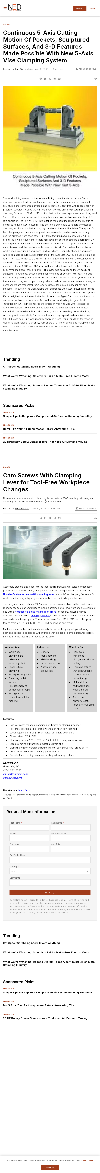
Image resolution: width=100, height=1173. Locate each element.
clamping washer (40, 615)
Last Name (57, 822)
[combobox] (50, 871)
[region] (50, 1164)
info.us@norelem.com (15, 774)
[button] (5, 8)
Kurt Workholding (24, 69)
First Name (16, 822)
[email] (59, 78)
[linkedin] (45, 78)
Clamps (6, 24)
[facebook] (40, 78)
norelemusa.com (12, 777)
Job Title (56, 844)
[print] (95, 78)
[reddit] (54, 78)
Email (13, 833)
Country (14, 866)
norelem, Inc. (22, 508)
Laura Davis (24, 790)
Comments (15, 877)
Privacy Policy (87, 1160)
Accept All (50, 1168)
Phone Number (58, 833)
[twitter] (50, 78)
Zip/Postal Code (18, 855)
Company (14, 844)
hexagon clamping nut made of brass (35, 611)
